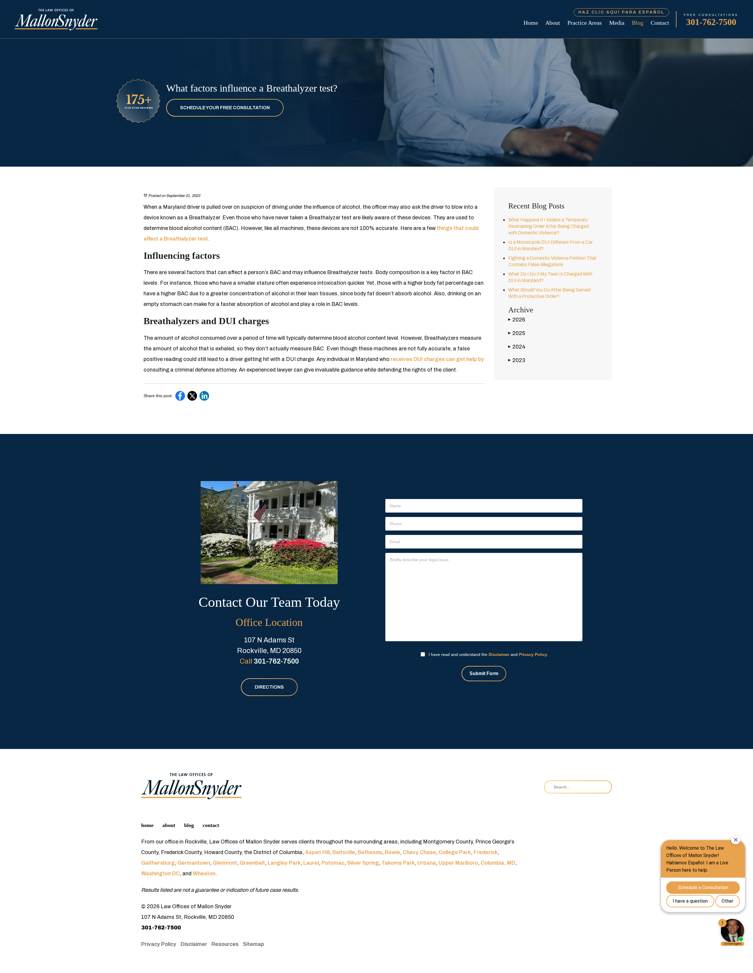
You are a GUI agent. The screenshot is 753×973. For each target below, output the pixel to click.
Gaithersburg (158, 863)
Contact (660, 22)
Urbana (426, 863)
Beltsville (343, 852)
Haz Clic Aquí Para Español (621, 12)
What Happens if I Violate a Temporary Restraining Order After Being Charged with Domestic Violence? (548, 226)
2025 (516, 333)
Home (531, 22)
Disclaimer (499, 654)
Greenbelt (252, 863)
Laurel (311, 863)
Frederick (486, 852)
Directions (269, 686)
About (552, 22)
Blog (637, 22)
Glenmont (225, 863)
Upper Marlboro (458, 863)
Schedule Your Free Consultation (225, 107)
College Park (455, 852)
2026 (516, 320)
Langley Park (284, 863)
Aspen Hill (317, 852)
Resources (225, 944)
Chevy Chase (419, 852)
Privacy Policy (533, 654)
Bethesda (370, 852)
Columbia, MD (498, 863)
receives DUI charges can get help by (437, 359)
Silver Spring (363, 863)
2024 (516, 347)
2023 (516, 360)
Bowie (392, 852)
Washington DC (160, 873)
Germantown (193, 863)
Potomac (332, 863)
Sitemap (253, 944)
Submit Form (483, 673)
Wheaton (204, 873)
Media (616, 22)
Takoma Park (398, 863)
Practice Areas (584, 22)
